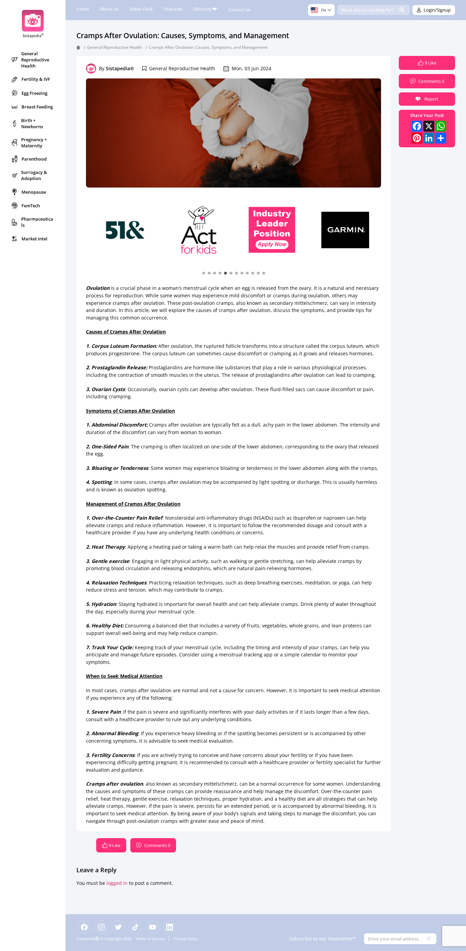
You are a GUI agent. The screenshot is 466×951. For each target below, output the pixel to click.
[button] (203, 273)
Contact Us (239, 9)
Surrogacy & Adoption (34, 175)
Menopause (33, 192)
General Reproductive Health (35, 59)
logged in (117, 883)
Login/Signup (437, 10)
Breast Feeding (37, 107)
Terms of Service (150, 938)
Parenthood (34, 159)
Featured (173, 9)
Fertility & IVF (35, 79)
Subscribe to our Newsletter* (322, 938)
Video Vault (141, 9)
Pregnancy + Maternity (34, 142)
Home (82, 9)
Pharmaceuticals (37, 222)
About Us (109, 9)
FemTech (30, 206)
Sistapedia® (120, 68)
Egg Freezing (34, 93)
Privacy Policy (185, 938)
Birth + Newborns (32, 123)
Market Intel (34, 239)
